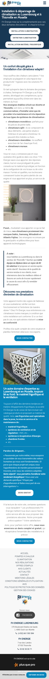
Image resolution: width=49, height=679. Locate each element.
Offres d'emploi (24, 565)
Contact (24, 575)
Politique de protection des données (24, 587)
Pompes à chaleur (24, 556)
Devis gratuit (24, 493)
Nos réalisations (24, 562)
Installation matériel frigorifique (24, 45)
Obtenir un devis (36, 675)
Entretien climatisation (24, 38)
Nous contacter (24, 338)
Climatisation (24, 559)
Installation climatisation (24, 31)
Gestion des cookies (24, 590)
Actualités (24, 572)
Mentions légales (24, 578)
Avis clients (24, 568)
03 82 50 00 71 (25, 649)
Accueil (24, 553)
